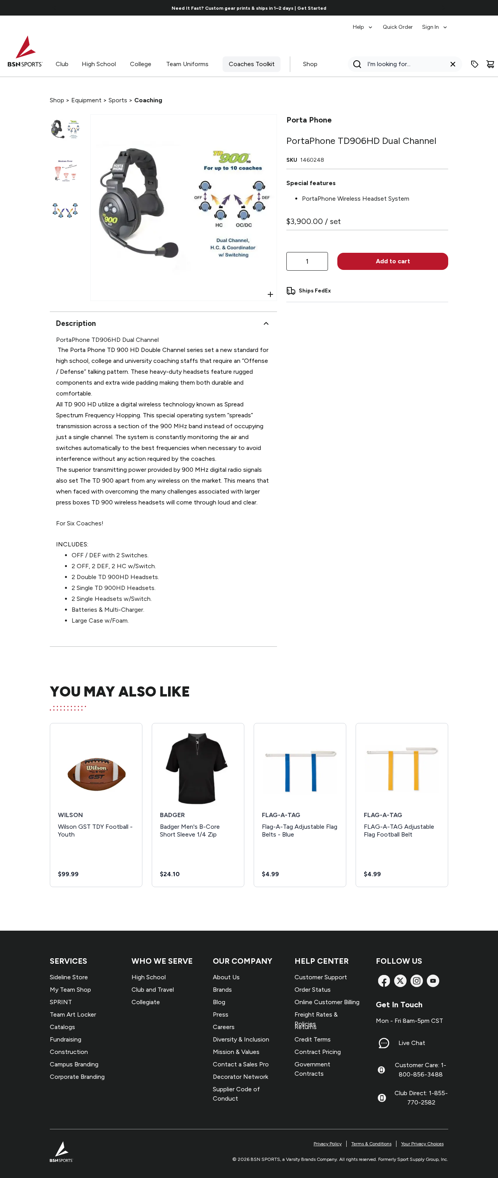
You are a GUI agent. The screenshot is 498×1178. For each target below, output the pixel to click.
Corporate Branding (77, 1076)
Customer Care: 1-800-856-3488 (420, 1069)
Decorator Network (240, 1076)
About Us (226, 977)
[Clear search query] (453, 64)
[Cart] (490, 64)
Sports (118, 100)
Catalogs (62, 1027)
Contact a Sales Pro (241, 1064)
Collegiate (146, 1002)
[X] (400, 981)
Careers (224, 1027)
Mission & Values (236, 1051)
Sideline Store (69, 977)
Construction (69, 1051)
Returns (306, 1027)
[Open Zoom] (270, 294)
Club (62, 64)
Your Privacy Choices (422, 1143)
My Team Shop (70, 989)
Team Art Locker (73, 1014)
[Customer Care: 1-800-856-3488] (381, 1070)
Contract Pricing (318, 1051)
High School (99, 64)
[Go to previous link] (54, 7)
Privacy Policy (328, 1143)
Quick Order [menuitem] (398, 27)
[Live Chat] (384, 1043)
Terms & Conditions (371, 1143)
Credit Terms (313, 1039)
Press (220, 1014)
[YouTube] (433, 981)
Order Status (313, 989)
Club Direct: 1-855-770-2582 (421, 1097)
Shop (310, 64)
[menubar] (400, 23)
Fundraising (65, 1039)
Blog (219, 1002)
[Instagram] (417, 981)
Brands (222, 989)
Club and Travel (153, 989)
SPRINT (61, 1002)
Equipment (86, 100)
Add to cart (393, 261)
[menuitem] (363, 23)
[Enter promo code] (474, 64)
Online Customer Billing (327, 1002)
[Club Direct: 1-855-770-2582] (382, 1098)
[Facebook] (384, 981)
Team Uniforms (187, 64)
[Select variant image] (65, 129)
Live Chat (411, 1043)
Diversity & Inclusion (241, 1039)
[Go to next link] (443, 7)
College (140, 64)
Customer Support (321, 977)
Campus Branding (74, 1064)
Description (76, 323)
